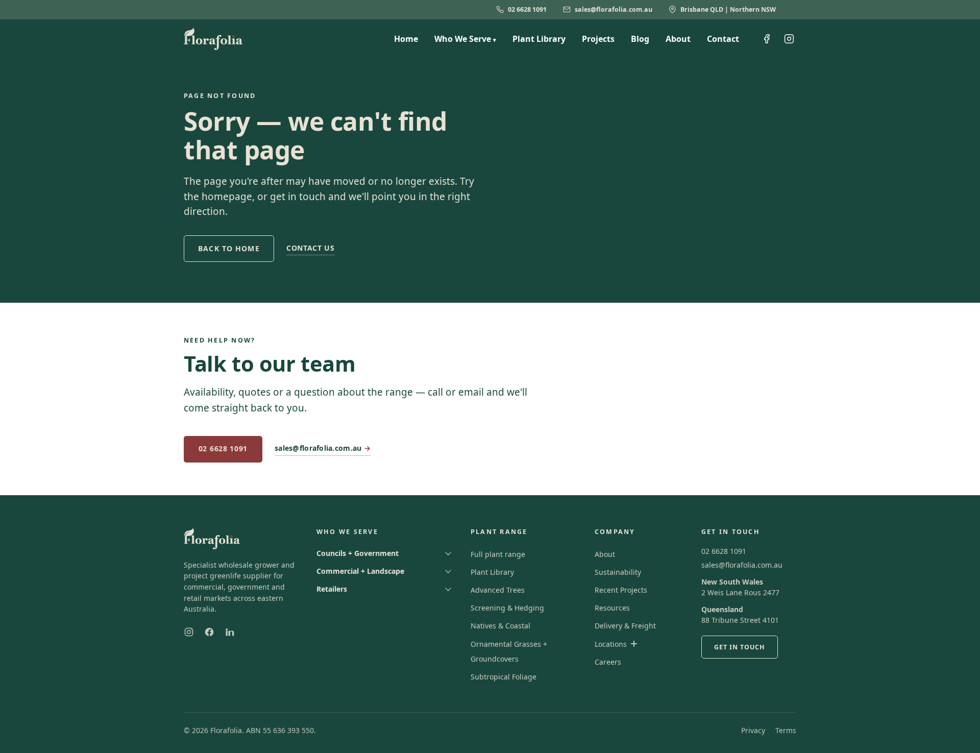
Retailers (331, 589)
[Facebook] (209, 632)
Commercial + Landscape (360, 571)
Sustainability (618, 572)
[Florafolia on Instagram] (789, 39)
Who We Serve (465, 38)
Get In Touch (739, 647)
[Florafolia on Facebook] (767, 39)
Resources (612, 608)
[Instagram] (189, 632)
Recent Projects (621, 590)
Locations (611, 644)
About (678, 38)
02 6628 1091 (527, 9)
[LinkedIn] (230, 632)
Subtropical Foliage (503, 677)
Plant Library (539, 38)
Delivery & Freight (625, 625)
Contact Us (310, 248)
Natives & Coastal (500, 625)
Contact (723, 38)
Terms (785, 730)
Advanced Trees (498, 590)
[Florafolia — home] (213, 39)
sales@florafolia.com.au (613, 9)
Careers (608, 662)
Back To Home (228, 248)
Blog (640, 38)
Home (406, 38)
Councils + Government (357, 553)
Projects (598, 38)
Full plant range (498, 554)
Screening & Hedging (507, 608)
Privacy (753, 730)
